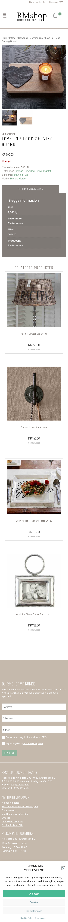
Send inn (9, 753)
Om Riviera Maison (12, 821)
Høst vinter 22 (20, 174)
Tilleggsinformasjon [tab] (30, 189)
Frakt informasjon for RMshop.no (20, 806)
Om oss (6, 817)
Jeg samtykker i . (24, 743)
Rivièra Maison (18, 178)
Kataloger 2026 (56, 1)
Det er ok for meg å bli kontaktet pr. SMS (26, 737)
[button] (63, 867)
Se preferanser (34, 910)
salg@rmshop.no (20, 784)
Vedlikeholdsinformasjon (15, 813)
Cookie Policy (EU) (12, 825)
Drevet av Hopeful (37, 1)
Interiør (12, 37)
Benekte (34, 902)
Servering (23, 37)
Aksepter (34, 893)
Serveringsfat (36, 37)
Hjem (4, 37)
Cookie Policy (27, 918)
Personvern (40, 918)
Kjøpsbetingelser (11, 802)
